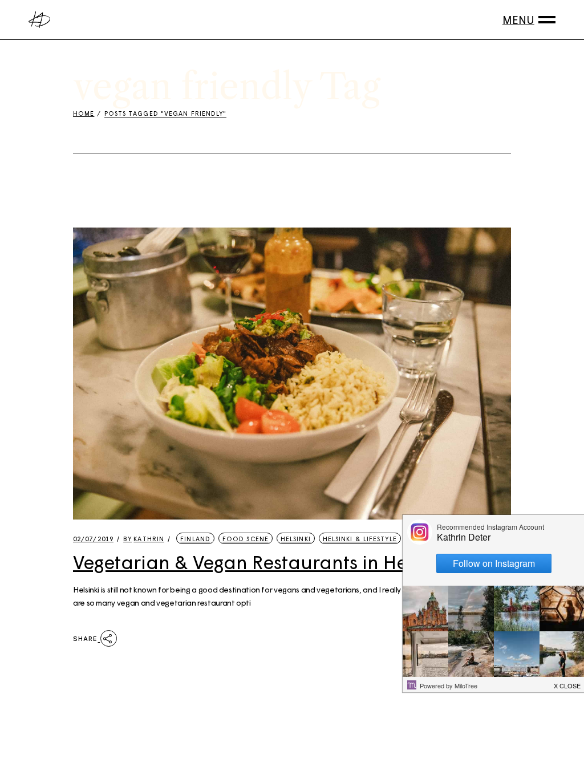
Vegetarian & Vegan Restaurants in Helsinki (262, 561)
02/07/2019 (93, 538)
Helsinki (296, 538)
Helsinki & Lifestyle (360, 538)
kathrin (143, 538)
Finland (195, 538)
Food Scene (245, 538)
